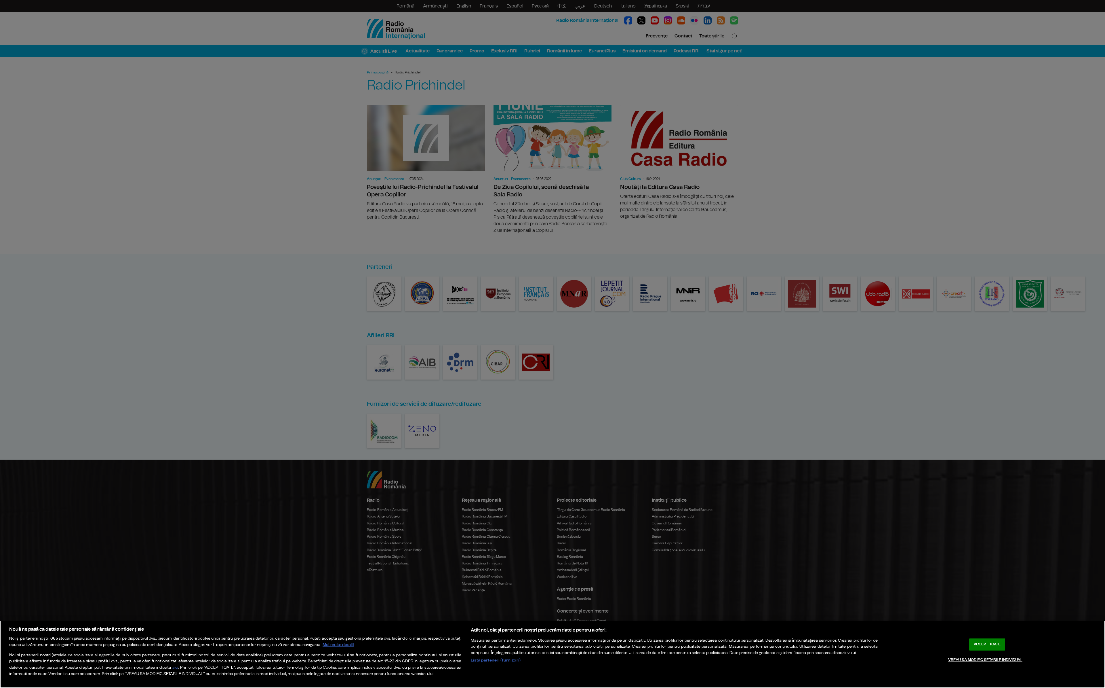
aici (175, 668)
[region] (552, 654)
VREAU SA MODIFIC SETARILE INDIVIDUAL (985, 660)
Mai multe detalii (338, 644)
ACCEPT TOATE (987, 644)
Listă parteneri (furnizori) (496, 660)
